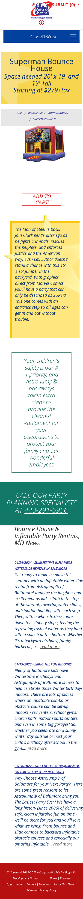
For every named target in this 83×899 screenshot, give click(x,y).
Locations (45, 884)
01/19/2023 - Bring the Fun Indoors (43, 664)
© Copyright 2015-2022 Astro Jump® (30, 872)
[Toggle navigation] (73, 36)
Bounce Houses (57, 113)
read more (49, 646)
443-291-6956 (43, 36)
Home (19, 113)
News (71, 884)
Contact (31, 884)
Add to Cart (41, 199)
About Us (59, 884)
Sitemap (32, 890)
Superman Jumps (44, 119)
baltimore (35, 113)
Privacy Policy (48, 890)
